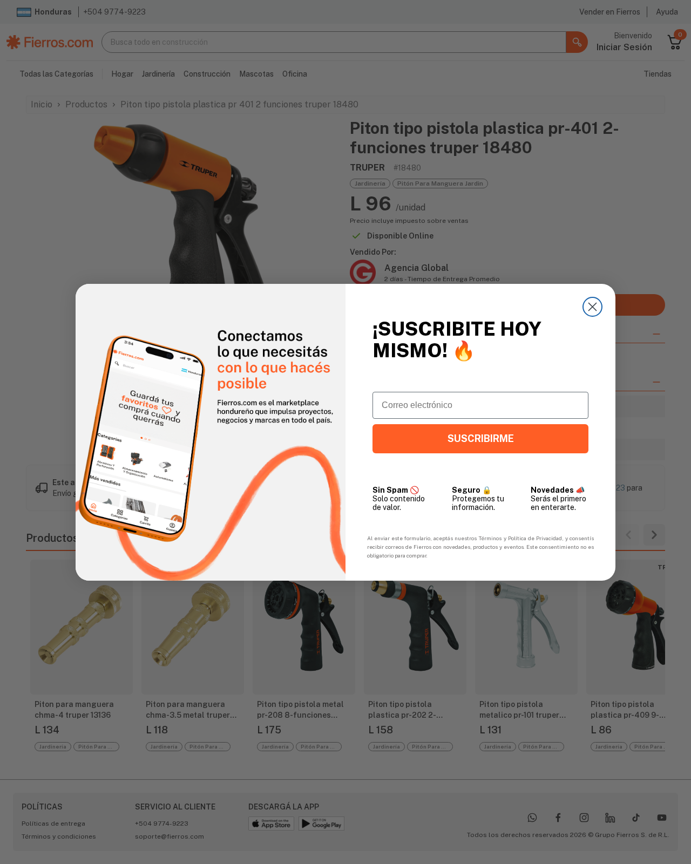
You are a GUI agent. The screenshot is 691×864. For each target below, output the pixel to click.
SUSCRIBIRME (481, 438)
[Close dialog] (592, 306)
